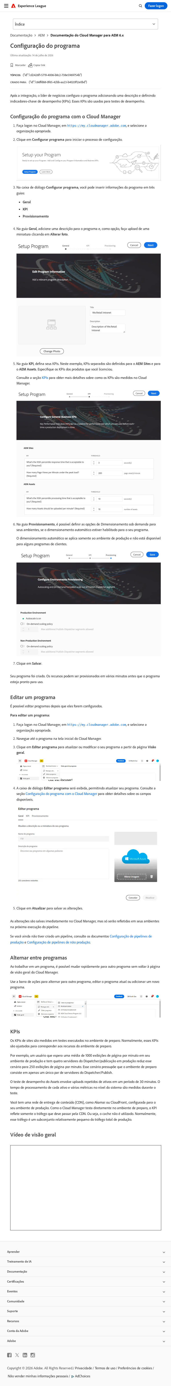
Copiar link (39, 65)
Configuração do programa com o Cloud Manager (61, 793)
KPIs (45, 377)
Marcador (20, 65)
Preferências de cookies (135, 1368)
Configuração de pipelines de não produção (58, 942)
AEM (41, 35)
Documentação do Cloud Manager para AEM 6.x (87, 35)
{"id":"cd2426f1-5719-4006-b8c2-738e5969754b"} (52, 75)
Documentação (21, 35)
